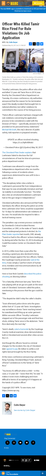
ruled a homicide (21, 329)
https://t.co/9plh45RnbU (23, 142)
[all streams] (43, 473)
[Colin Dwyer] (7, 408)
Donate (39, 3)
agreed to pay (12, 349)
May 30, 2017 (37, 147)
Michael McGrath (9, 129)
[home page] (18, 3)
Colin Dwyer (13, 42)
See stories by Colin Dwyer (24, 410)
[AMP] (7, 465)
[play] (3, 473)
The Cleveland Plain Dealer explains (17, 152)
